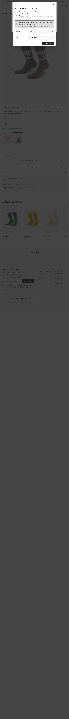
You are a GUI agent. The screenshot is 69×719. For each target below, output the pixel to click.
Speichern (48, 43)
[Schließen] (53, 4)
